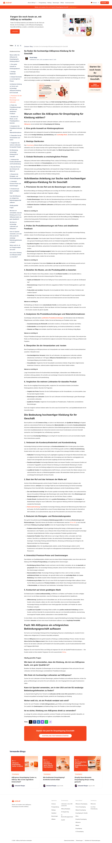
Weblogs (49, 2)
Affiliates (53, 819)
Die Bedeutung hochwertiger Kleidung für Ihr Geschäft (14, 153)
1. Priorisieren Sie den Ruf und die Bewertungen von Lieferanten (16, 99)
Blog (31, 46)
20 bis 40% (73, 522)
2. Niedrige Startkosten (13, 72)
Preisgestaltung (42, 2)
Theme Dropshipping (81, 806)
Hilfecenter (93, 803)
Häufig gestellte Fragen (14, 206)
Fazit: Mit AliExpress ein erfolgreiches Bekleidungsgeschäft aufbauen (15, 199)
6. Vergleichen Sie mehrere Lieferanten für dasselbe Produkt (15, 145)
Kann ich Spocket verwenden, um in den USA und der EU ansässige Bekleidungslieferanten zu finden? (16, 237)
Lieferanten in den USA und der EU (66, 804)
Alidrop (64, 652)
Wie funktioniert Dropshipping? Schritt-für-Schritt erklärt (54, 778)
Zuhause (26, 46)
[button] (32, 2)
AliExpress (78, 822)
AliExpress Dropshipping (81, 803)
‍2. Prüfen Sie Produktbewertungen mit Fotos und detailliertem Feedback (15, 109)
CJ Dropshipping (80, 831)
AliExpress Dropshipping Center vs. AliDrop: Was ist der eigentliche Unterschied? (24, 780)
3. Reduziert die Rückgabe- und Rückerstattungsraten (15, 176)
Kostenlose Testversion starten (55, 735)
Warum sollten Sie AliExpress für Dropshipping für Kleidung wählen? (15, 58)
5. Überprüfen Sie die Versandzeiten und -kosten (15, 137)
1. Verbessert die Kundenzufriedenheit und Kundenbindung (15, 161)
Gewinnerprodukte (69, 2)
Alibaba (77, 825)
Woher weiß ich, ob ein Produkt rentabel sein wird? (15, 247)
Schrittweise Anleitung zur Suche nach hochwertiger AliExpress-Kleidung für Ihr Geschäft (16, 88)
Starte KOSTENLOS (95, 85)
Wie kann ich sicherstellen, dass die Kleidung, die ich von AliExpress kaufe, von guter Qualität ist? (16, 215)
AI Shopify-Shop (65, 811)
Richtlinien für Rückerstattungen (92, 840)
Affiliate (62, 2)
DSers (77, 816)
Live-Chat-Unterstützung (94, 807)
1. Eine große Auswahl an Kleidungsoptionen (15, 66)
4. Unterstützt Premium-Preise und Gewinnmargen (15, 183)
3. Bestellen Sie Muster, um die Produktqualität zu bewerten (14, 120)
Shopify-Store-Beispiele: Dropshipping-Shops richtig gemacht (84, 780)
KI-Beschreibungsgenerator (67, 815)
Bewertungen (56, 2)
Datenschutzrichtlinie (69, 840)
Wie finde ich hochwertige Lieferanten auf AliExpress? (14, 225)
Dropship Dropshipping (81, 819)
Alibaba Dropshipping (81, 810)
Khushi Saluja (33, 57)
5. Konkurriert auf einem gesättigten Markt (14, 191)
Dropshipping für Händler (82, 813)
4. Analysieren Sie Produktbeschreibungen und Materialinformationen (16, 129)
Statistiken (53, 813)
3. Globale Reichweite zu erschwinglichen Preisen (16, 79)
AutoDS (63, 819)
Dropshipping (30, 145)
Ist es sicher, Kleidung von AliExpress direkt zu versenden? (15, 255)
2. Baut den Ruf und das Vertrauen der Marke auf (15, 169)
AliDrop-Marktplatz (65, 808)
